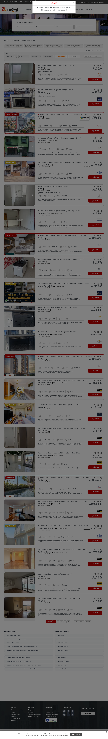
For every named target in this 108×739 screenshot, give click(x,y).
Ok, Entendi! (76, 735)
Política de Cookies (62, 735)
